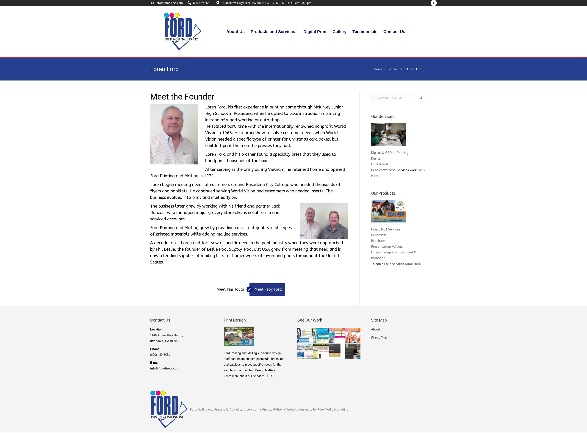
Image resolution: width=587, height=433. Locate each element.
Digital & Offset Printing (389, 153)
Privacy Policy (272, 409)
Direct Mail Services (385, 229)
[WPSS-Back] (321, 351)
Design (376, 159)
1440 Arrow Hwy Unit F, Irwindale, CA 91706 (249, 3)
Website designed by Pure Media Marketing (317, 409)
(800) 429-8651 (160, 354)
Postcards (378, 235)
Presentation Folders (387, 247)
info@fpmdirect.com (169, 3)
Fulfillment (379, 164)
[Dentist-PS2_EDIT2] (337, 336)
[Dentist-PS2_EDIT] (353, 336)
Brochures (378, 241)
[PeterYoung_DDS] (321, 336)
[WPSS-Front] (305, 351)
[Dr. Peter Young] (305, 336)
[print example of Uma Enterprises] (337, 351)
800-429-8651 (202, 3)
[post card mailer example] (353, 351)
